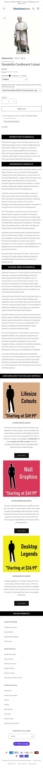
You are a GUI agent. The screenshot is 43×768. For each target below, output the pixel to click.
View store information (11, 121)
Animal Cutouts (9, 673)
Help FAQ (7, 714)
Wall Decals (8, 641)
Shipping (4, 72)
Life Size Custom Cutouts (13, 760)
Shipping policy (32, 763)
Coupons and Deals (10, 695)
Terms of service (22, 763)
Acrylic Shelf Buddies (11, 637)
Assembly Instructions (11, 723)
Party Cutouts (8, 659)
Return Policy (8, 719)
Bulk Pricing (8, 709)
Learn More (21, 456)
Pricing (6, 704)
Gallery (6, 700)
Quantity (4, 97)
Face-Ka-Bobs (8, 632)
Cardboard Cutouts (10, 627)
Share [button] (6, 127)
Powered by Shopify (25, 760)
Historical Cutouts (10, 664)
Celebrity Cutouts (10, 654)
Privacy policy (37, 760)
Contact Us (8, 691)
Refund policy (12, 763)
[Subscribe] (32, 736)
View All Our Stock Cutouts (13, 678)
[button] (4, 8)
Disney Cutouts (9, 668)
